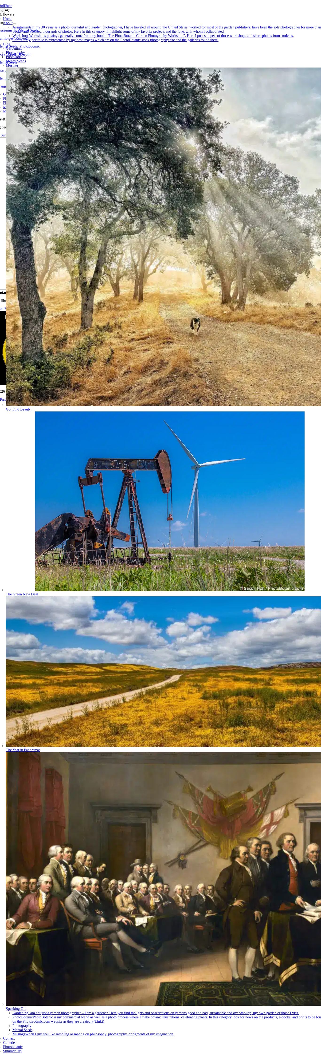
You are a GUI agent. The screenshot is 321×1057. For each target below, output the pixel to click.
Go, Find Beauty (18, 409)
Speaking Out (16, 1009)
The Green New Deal (22, 594)
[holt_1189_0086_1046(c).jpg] (170, 590)
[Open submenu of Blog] (12, 45)
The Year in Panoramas (23, 750)
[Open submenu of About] (14, 24)
